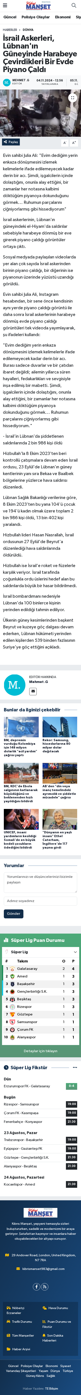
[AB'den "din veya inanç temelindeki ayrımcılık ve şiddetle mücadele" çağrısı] (60, 773)
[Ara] (74, 6)
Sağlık (51, 1376)
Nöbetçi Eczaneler (16, 1310)
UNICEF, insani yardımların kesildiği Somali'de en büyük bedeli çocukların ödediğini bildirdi (20, 840)
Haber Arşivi (21, 1349)
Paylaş (13, 142)
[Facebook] (36, 1286)
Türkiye (68, 1371)
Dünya (28, 30)
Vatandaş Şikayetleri (21, 1371)
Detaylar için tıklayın (40, 1051)
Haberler (10, 30)
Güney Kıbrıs (35, 1376)
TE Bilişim (51, 1388)
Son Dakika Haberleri (53, 1338)
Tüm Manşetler (23, 1335)
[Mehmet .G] (14, 685)
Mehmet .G (38, 682)
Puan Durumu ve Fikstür (57, 1324)
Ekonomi (63, 17)
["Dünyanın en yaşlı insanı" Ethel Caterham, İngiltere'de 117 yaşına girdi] (60, 819)
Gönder (13, 914)
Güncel (9, 17)
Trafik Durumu (22, 1321)
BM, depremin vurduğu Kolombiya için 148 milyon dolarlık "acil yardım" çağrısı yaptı (20, 748)
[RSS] (44, 1286)
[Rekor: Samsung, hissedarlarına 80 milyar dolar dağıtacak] (60, 727)
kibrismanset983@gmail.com (43, 1269)
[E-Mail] (33, 691)
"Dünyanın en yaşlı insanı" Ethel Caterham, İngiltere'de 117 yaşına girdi (57, 840)
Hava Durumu (58, 1308)
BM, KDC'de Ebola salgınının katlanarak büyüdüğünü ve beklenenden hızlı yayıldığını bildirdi (21, 794)
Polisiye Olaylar (36, 17)
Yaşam (43, 1371)
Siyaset (65, 1366)
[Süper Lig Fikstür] (75, 1068)
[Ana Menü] (5, 6)
